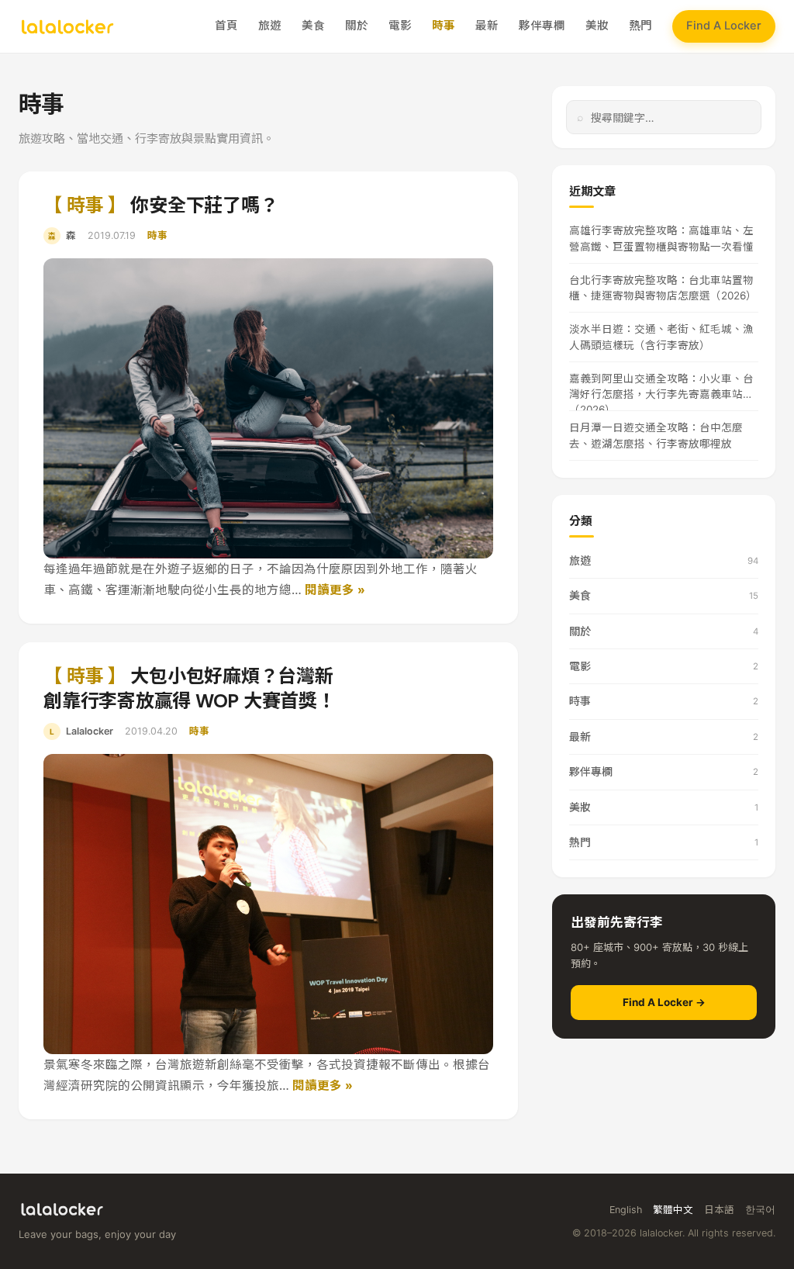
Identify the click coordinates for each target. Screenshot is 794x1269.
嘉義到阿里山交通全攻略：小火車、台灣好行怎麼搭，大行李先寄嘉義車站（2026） (661, 392)
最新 (487, 26)
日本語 (719, 1209)
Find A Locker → (664, 1002)
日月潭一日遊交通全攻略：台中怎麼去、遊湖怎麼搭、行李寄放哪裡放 (656, 435)
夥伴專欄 (542, 26)
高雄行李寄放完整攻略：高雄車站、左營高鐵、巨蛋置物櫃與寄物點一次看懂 (661, 238)
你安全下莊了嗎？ (160, 205)
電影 (400, 26)
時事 (443, 26)
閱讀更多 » (335, 590)
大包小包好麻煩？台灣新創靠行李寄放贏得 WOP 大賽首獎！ (189, 688)
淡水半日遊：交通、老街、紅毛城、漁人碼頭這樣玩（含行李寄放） (661, 337)
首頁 (226, 26)
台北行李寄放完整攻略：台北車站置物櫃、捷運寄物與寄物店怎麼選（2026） (663, 288)
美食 (313, 26)
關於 (356, 26)
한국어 (760, 1209)
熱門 (640, 26)
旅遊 (269, 26)
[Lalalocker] (67, 26)
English (625, 1209)
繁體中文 (673, 1209)
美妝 (597, 26)
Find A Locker (723, 26)
